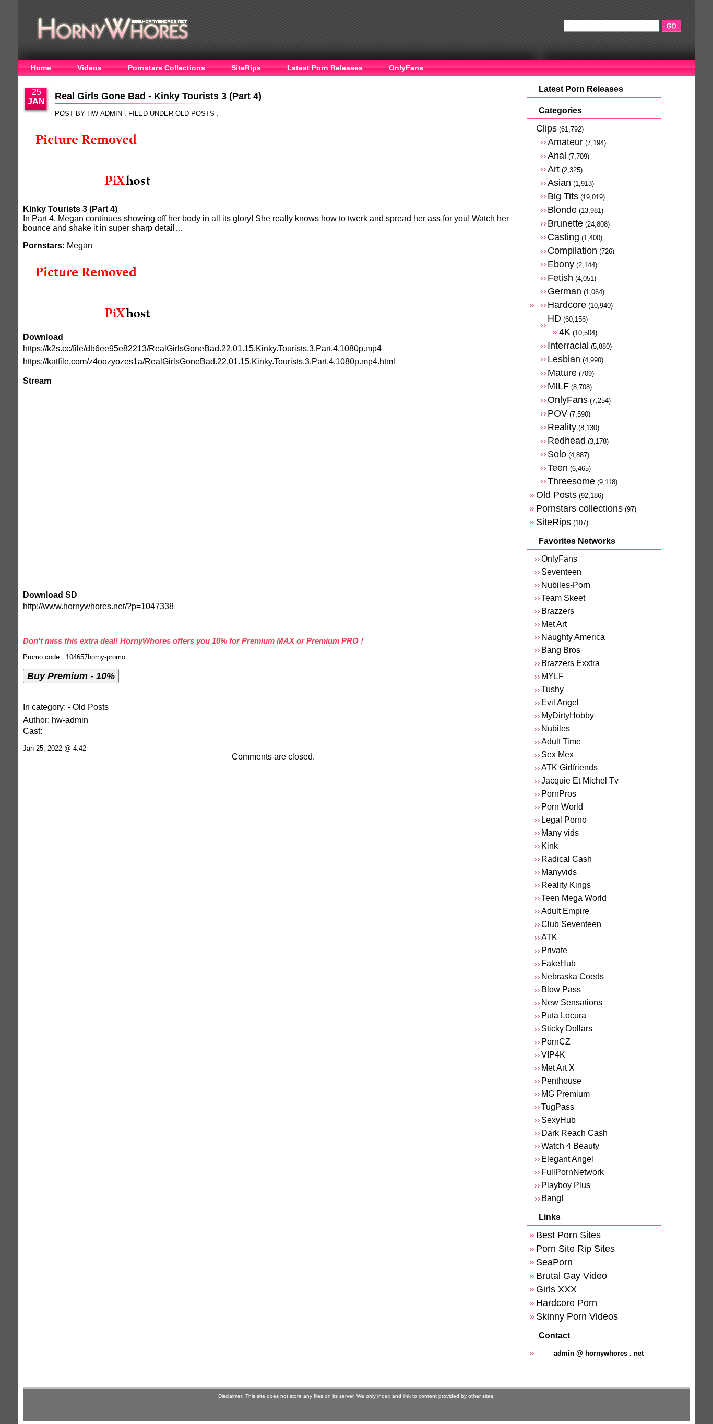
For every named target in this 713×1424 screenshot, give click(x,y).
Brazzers (557, 611)
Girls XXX (556, 1289)
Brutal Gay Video (571, 1275)
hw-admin (70, 720)
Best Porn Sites (568, 1234)
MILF (558, 386)
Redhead (567, 440)
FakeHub (558, 963)
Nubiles (555, 728)
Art (554, 168)
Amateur (565, 141)
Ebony (561, 263)
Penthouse (561, 1080)
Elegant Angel (567, 1159)
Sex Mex (557, 754)
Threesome (571, 481)
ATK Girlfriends (569, 767)
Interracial (568, 345)
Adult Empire (565, 911)
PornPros (558, 793)
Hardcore (567, 304)
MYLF (552, 676)
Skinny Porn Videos (577, 1316)
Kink (549, 845)
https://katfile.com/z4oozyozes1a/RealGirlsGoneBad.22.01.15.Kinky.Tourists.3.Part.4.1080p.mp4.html (209, 361)
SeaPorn (554, 1261)
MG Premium (565, 1093)
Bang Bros (560, 650)
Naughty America (573, 637)
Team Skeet (563, 598)
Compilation (572, 250)
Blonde (562, 209)
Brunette (565, 223)
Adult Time (561, 741)
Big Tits (563, 196)
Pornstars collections (579, 508)
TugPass (557, 1106)
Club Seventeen (571, 924)
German (564, 291)
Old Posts (195, 113)
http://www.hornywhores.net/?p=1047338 (98, 606)
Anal (557, 155)
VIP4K (553, 1054)
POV (557, 413)
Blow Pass (561, 989)
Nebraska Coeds (572, 976)
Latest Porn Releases (325, 68)
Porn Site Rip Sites (575, 1248)
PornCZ (556, 1041)
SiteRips (246, 68)
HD (554, 318)
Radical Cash (566, 859)
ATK (549, 937)
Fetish (560, 277)
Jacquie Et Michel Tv (580, 780)
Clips (546, 128)
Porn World (562, 806)
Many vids (560, 832)
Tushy (552, 689)
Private (554, 950)
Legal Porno (564, 819)
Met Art (554, 624)
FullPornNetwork (572, 1172)
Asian (559, 182)
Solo (557, 453)
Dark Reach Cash (574, 1133)
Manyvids (559, 872)
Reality (562, 426)
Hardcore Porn (566, 1302)
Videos (89, 68)
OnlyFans (406, 68)
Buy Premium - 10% (71, 675)
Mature (562, 372)
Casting (563, 236)
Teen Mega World (574, 898)
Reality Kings (566, 885)
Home (41, 68)
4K (565, 331)
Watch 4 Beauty (570, 1146)
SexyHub (558, 1120)
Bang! (552, 1198)
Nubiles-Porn (565, 584)
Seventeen (561, 571)
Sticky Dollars (566, 1028)
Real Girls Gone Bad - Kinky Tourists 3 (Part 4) (158, 96)
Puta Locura (563, 1015)
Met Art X (558, 1067)
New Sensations (571, 1002)
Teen (558, 467)
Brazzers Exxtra (570, 663)
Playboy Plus (565, 1185)
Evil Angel (560, 702)
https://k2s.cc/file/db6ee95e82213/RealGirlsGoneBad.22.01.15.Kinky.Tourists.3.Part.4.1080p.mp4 (202, 348)
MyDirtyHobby (567, 715)
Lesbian (564, 358)
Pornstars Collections (166, 68)
